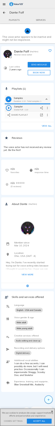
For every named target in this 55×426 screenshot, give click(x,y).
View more (27, 274)
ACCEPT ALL (39, 421)
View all (46, 126)
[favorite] (50, 50)
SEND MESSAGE (39, 64)
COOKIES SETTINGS (13, 421)
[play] (8, 107)
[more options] (47, 108)
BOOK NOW (39, 72)
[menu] (4, 4)
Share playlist (19, 115)
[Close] (52, 411)
